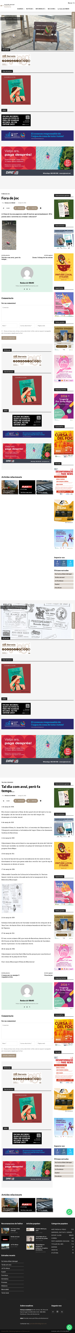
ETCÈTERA (24, 489)
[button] (71, 3)
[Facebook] (24, 288)
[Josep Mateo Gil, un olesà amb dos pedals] (30, 1238)
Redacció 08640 (10, 202)
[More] (41, 208)
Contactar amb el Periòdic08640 (60, 1331)
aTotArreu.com (25, 1331)
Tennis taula (5, 1293)
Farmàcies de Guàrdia (73, 20)
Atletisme (4, 1286)
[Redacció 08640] (27, 273)
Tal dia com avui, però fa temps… (10, 258)
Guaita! (57, 584)
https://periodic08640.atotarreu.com (27, 286)
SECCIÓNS (9, 18)
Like (57, 560)
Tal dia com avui (26, 492)
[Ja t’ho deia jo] (44, 487)
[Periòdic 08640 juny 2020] (30, 1229)
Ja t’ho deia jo (42, 492)
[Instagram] (27, 288)
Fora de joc (58, 587)
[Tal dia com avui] (27, 487)
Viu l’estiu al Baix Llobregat (9, 491)
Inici (4, 18)
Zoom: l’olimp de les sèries (42, 257)
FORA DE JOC (16, 18)
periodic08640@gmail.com (38, 1323)
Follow (64, 560)
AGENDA (5, 487)
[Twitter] (29, 288)
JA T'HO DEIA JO (42, 489)
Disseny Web (5, 1331)
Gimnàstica (4, 1279)
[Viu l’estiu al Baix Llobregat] (9, 487)
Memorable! (5, 1289)
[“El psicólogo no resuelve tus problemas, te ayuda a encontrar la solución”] (30, 1247)
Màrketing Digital (14, 1331)
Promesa (4, 1282)
